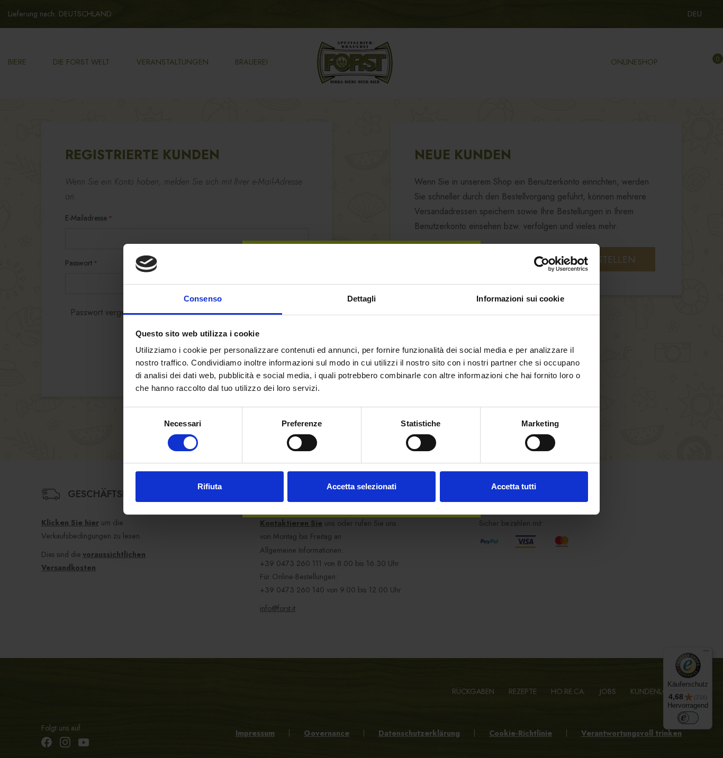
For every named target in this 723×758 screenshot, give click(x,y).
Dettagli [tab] (361, 298)
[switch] (302, 442)
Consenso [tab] (203, 298)
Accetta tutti (513, 486)
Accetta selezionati (361, 486)
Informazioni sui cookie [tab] (520, 298)
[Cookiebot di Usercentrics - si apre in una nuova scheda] (541, 264)
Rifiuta (209, 486)
